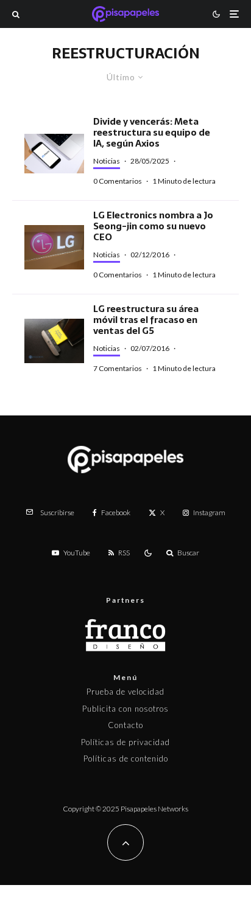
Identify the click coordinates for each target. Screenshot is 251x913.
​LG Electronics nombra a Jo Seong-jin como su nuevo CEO (153, 226)
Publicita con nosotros (125, 708)
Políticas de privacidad (125, 742)
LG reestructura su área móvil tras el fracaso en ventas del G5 (146, 320)
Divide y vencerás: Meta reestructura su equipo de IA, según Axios (151, 132)
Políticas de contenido (125, 758)
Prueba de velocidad (125, 691)
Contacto (125, 725)
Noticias (106, 160)
